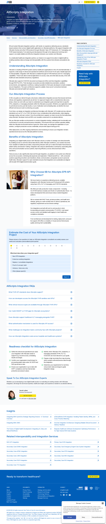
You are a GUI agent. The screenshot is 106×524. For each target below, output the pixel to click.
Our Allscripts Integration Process (86, 48)
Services (14, 37)
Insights (79, 68)
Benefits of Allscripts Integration (85, 51)
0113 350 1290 (32, 398)
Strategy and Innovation (44, 490)
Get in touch (84, 83)
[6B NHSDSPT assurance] (80, 488)
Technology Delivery (43, 494)
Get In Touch (90, 2)
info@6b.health (64, 490)
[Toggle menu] (98, 2)
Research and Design (43, 492)
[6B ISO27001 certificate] (91, 488)
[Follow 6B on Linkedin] (64, 495)
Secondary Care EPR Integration (46, 37)
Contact (9, 498)
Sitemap (25, 498)
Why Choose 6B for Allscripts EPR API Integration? (87, 54)
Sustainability (26, 496)
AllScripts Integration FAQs (84, 61)
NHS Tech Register (12, 502)
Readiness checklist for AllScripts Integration (86, 64)
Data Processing (27, 492)
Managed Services (43, 498)
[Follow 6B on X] (61, 495)
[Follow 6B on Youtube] (70, 495)
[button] (103, 503)
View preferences (97, 517)
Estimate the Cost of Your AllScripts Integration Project (86, 58)
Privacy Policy (79, 521)
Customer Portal (11, 500)
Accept (70, 517)
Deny (83, 517)
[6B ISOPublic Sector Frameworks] (97, 488)
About (8, 490)
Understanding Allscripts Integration (86, 46)
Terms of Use (30, 510)
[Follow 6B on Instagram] (66, 495)
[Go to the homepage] (9, 2)
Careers (9, 496)
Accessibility (26, 494)
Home (8, 37)
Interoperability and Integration (27, 37)
